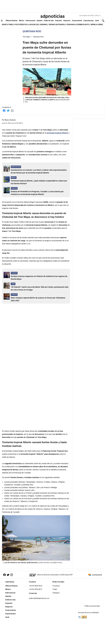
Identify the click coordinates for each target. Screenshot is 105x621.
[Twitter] (8, 110)
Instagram (55, 593)
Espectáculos (89, 20)
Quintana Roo (38, 37)
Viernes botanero (57, 24)
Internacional (30, 20)
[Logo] (52, 16)
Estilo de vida (49, 20)
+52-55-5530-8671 (35, 589)
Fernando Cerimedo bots (77, 24)
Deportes (58, 20)
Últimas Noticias (12, 20)
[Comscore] (95, 575)
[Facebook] (4, 110)
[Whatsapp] (12, 110)
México (21, 20)
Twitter (54, 589)
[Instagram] (11, 575)
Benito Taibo (7, 24)
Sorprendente (77, 20)
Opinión (39, 20)
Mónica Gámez (97, 24)
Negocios (66, 20)
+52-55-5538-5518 (35, 586)
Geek (97, 20)
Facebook (56, 586)
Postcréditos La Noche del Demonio (30, 24)
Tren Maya (26, 37)
